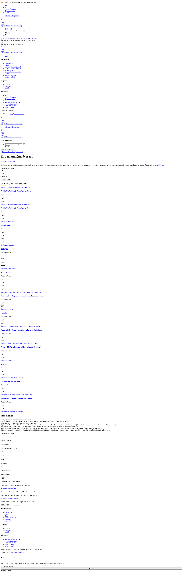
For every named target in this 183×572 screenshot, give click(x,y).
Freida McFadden (8, 161)
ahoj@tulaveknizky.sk (17, 114)
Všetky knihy (9, 63)
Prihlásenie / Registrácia (12, 16)
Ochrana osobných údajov (12, 102)
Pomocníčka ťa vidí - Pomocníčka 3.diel (16, 398)
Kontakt (7, 12)
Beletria (7, 65)
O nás (6, 5)
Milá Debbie (5, 272)
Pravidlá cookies (9, 107)
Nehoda (4, 313)
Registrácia (8, 521)
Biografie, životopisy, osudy (13, 67)
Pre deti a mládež (10, 77)
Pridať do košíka (6, 180)
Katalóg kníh (8, 29)
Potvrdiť (91, 568)
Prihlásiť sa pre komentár (8, 488)
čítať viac (161, 165)
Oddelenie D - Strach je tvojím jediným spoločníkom (21, 330)
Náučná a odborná (10, 75)
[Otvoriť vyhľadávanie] (8, 150)
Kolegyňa (4, 249)
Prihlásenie (8, 519)
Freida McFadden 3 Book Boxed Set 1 (16, 208)
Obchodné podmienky (11, 104)
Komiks (7, 73)
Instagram (7, 86)
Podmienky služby (10, 106)
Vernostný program (10, 9)
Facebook (7, 84)
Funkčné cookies (8, 566)
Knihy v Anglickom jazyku (13, 72)
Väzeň (3, 364)
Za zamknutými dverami (10, 381)
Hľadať (7, 33)
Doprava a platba (10, 11)
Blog (6, 7)
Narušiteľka (5, 225)
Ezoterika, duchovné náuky (13, 68)
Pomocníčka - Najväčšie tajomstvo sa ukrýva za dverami (23, 296)
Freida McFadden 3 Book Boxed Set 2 (16, 191)
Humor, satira (9, 70)
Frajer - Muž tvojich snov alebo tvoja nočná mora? (21, 347)
